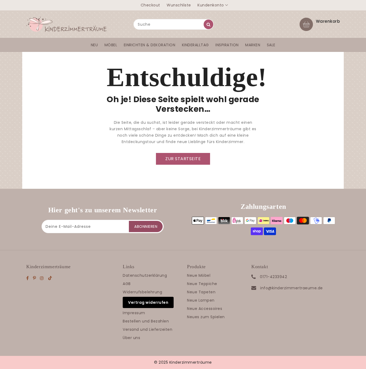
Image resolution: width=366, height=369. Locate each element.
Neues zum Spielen (206, 317)
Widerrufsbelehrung (142, 292)
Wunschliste (179, 5)
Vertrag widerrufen (148, 302)
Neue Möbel (198, 275)
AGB (127, 283)
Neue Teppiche (202, 283)
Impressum (134, 313)
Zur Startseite (183, 159)
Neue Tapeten (201, 292)
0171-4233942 (273, 276)
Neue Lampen (201, 300)
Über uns (131, 337)
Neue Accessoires (204, 308)
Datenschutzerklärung (145, 275)
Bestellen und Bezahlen (146, 321)
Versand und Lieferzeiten (147, 329)
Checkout (150, 5)
